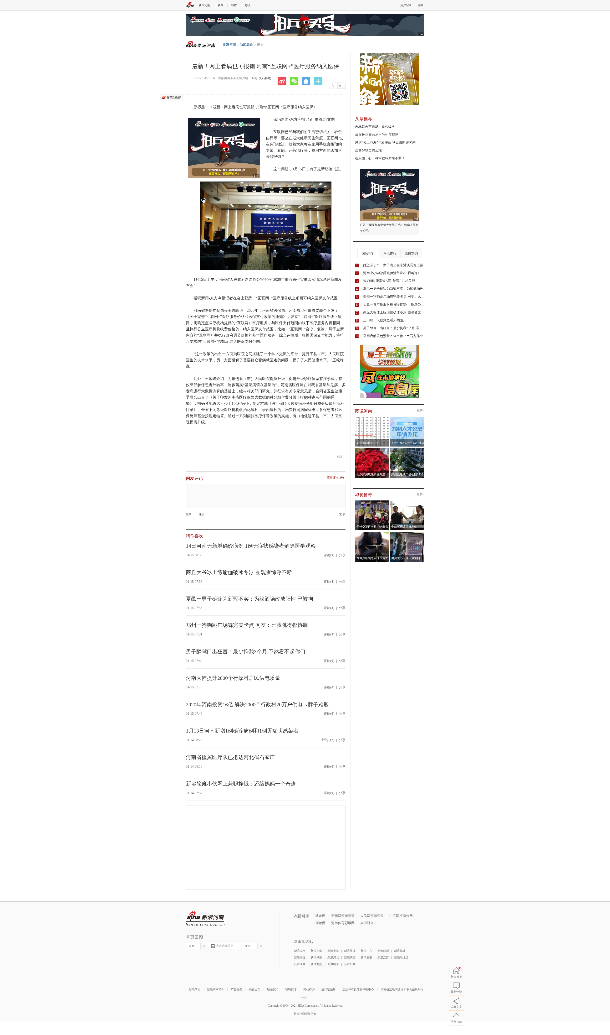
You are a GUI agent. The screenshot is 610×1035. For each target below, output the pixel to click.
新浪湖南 (316, 957)
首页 (191, 946)
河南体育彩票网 (343, 923)
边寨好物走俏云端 (368, 150)
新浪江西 (299, 964)
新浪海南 (316, 964)
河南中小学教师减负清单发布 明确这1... (392, 273)
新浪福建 (400, 950)
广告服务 (236, 989)
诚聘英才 (291, 989)
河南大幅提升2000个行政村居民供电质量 (233, 678)
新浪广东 (366, 950)
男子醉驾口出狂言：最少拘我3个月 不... (392, 328)
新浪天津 (350, 950)
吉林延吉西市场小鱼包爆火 (375, 127)
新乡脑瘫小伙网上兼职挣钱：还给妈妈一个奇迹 (241, 784)
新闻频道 (246, 45)
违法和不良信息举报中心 (358, 989)
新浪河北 (333, 957)
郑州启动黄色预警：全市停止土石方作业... (394, 336)
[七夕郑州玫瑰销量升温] (372, 449)
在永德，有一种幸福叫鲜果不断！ (380, 158)
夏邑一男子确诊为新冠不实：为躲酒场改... (394, 289)
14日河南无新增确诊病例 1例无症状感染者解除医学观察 (251, 546)
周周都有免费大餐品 (382, 225)
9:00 (247, 946)
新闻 (221, 5)
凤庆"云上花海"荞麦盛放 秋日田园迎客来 (385, 142)
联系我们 (273, 989)
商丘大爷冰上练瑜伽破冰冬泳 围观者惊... (393, 312)
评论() (329, 555)
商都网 (320, 923)
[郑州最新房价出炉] (372, 418)
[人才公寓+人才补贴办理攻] (407, 418)
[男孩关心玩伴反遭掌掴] (407, 533)
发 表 (342, 514)
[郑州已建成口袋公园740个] (407, 449)
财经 (247, 5)
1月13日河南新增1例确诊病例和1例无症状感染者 (242, 731)
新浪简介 (194, 989)
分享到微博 (174, 97)
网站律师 (309, 989)
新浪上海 (333, 950)
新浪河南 (204, 5)
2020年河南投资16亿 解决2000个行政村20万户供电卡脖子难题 (257, 704)
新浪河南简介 (215, 989)
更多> (420, 410)
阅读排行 (368, 253)
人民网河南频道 (372, 916)
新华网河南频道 (343, 916)
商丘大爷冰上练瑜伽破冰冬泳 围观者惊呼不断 (239, 572)
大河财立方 (368, 923)
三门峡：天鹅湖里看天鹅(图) (384, 320)
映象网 (320, 916)
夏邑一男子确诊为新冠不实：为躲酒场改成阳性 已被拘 (249, 599)
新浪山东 (333, 964)
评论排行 (389, 253)
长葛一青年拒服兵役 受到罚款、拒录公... (393, 304)
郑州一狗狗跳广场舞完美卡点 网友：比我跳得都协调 (247, 625)
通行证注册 (328, 989)
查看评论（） (336, 477)
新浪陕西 (350, 957)
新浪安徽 (366, 957)
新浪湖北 (299, 957)
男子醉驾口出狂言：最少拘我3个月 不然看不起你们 (245, 652)
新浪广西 (350, 964)
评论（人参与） (262, 78)
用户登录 (406, 5)
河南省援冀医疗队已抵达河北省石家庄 (230, 757)
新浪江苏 (383, 957)
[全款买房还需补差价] (407, 502)
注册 (421, 5)
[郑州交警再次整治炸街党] (372, 502)
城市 (234, 5)
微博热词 (411, 253)
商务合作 (254, 989)
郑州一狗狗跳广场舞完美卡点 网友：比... (393, 296)
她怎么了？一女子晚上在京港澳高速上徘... (394, 265)
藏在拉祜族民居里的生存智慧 (376, 134)
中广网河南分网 (401, 916)
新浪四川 (383, 950)
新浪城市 (299, 950)
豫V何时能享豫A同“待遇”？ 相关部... (390, 281)
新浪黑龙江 (401, 957)
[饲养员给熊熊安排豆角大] (372, 533)
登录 (189, 514)
